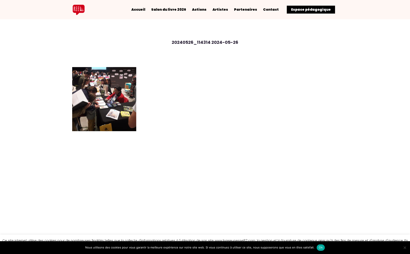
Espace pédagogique (311, 9)
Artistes (220, 9)
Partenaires (245, 9)
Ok (321, 247)
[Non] (405, 247)
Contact (271, 9)
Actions (199, 9)
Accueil (138, 9)
